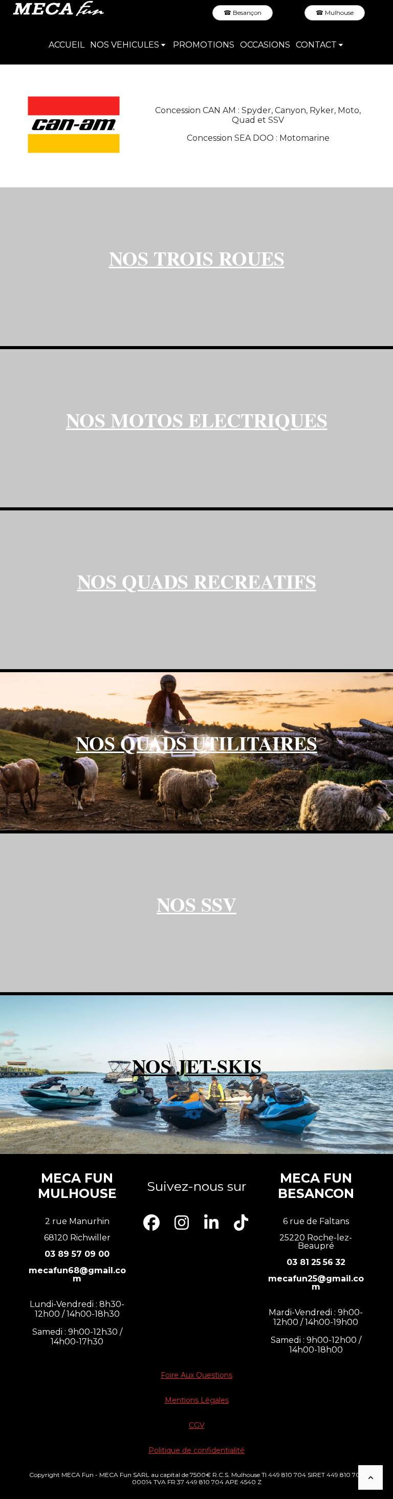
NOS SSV (196, 904)
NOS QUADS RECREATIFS (196, 581)
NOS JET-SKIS (196, 1066)
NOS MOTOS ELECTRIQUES (197, 420)
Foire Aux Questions (196, 1375)
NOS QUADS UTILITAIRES (196, 743)
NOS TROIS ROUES (197, 258)
